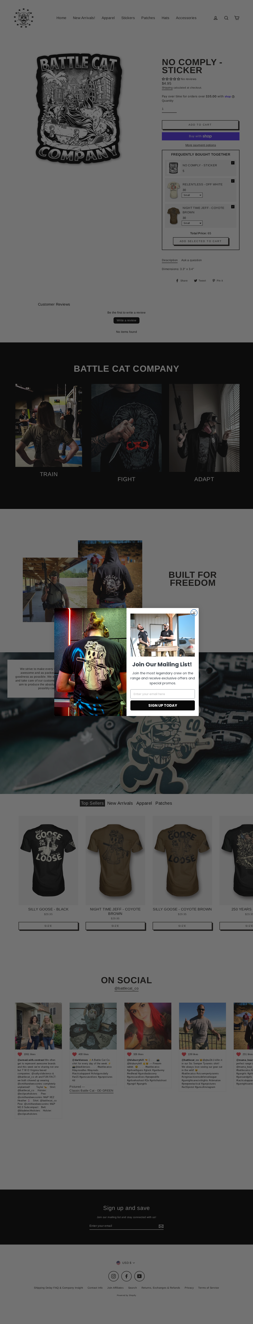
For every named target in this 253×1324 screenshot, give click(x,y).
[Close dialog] (194, 612)
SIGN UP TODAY (162, 705)
